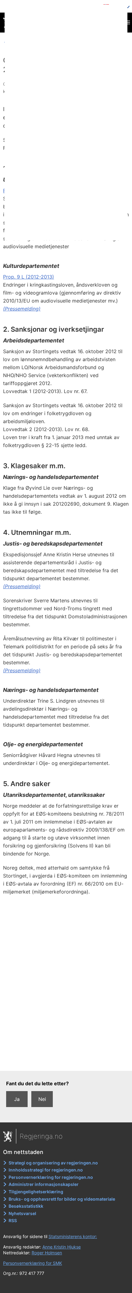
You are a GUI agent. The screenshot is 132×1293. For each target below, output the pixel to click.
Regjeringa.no (41, 1136)
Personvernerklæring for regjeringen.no (51, 1177)
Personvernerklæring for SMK (32, 1263)
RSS (13, 1220)
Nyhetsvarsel (22, 1213)
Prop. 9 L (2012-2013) (28, 277)
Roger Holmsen (47, 1252)
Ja (17, 1099)
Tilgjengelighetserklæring (36, 1191)
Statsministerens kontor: (73, 1236)
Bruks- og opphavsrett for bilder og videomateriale (62, 1199)
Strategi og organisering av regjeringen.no (53, 1162)
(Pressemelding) (22, 309)
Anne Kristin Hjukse (61, 1246)
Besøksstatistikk (26, 1206)
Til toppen (66, 1062)
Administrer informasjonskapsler (44, 1184)
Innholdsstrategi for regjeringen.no (46, 1169)
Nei (42, 1099)
